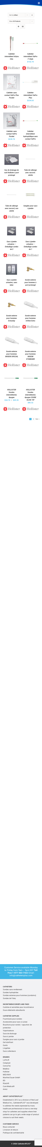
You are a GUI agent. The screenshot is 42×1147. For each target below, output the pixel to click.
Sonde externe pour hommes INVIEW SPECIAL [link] (11, 354)
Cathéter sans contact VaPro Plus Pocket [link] (11, 95)
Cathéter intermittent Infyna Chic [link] (12, 56)
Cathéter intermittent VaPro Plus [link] (30, 95)
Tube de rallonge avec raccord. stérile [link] (30, 172)
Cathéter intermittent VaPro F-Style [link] (30, 56)
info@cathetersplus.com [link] (20, 975)
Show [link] (14, 21)
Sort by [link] (13, 15)
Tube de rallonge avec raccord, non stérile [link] (11, 208)
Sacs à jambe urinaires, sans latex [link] (11, 282)
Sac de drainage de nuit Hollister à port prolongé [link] (11, 172)
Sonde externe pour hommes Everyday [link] (11, 318)
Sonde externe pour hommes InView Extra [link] (30, 318)
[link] (39, 3)
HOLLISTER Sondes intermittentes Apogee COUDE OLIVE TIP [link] (30, 395)
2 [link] (33, 419)
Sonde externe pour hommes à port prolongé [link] (30, 282)
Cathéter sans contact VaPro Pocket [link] (11, 133)
